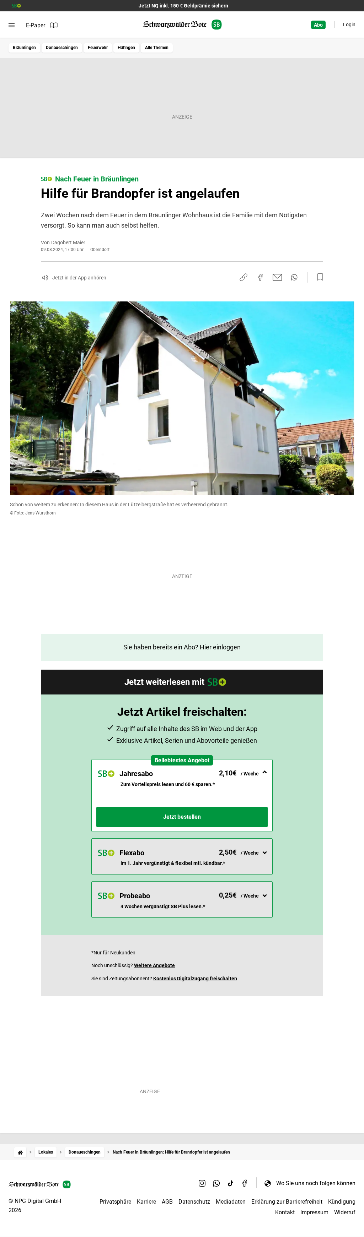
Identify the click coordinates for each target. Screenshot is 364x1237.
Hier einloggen (220, 647)
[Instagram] (202, 1183)
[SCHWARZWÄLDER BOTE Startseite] (182, 25)
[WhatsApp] (216, 1183)
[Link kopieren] (243, 277)
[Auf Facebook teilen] (260, 277)
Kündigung (341, 1201)
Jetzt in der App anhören (79, 277)
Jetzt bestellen (182, 816)
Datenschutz (194, 1201)
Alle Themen (156, 47)
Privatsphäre (115, 1201)
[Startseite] (20, 1152)
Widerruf (344, 1212)
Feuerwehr (98, 47)
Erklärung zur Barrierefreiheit (286, 1201)
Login (349, 24)
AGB (167, 1201)
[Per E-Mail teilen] (277, 277)
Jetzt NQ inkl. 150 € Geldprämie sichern (183, 6)
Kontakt (285, 1212)
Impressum (314, 1212)
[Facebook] (245, 1183)
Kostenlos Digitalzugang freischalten (195, 978)
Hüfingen (126, 47)
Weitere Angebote (154, 965)
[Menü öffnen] (12, 25)
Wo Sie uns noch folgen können (315, 1183)
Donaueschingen (62, 47)
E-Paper (35, 25)
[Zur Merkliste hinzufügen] (318, 277)
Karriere (146, 1201)
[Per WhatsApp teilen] (294, 277)
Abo (318, 25)
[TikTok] (230, 1183)
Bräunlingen (24, 47)
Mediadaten (231, 1201)
